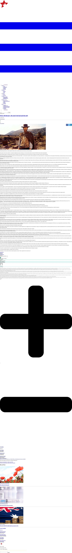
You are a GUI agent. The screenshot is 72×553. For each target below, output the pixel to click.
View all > (1, 448)
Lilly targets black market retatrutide (6, 505)
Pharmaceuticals (4, 503)
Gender (4, 483)
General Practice (7, 483)
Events (2, 99)
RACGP (4, 91)
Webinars (4, 89)
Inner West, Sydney (2, 456)
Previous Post (2, 252)
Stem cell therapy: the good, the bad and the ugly (14, 115)
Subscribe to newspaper (6, 106)
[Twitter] (69, 125)
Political (4, 524)
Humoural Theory (5, 98)
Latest (4, 86)
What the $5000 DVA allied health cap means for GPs (9, 525)
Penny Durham (2, 123)
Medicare (1, 524)
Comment (4, 95)
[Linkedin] (71, 125)
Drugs (1, 503)
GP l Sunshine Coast (2, 534)
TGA (4, 92)
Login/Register (6, 84)
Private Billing (2, 450)
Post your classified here (3, 458)
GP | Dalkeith (2, 537)
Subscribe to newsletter (6, 107)
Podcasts (4, 88)
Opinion (3, 93)
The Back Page (5, 96)
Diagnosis (4, 87)
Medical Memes (5, 97)
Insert (8, 552)
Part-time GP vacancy (3, 531)
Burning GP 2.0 (5, 100)
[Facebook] (67, 125)
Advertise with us (5, 105)
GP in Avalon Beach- (3, 540)
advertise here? (2, 453)
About (2, 104)
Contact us (4, 108)
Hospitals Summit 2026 (6, 101)
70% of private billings (3, 535)
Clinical (3, 85)
